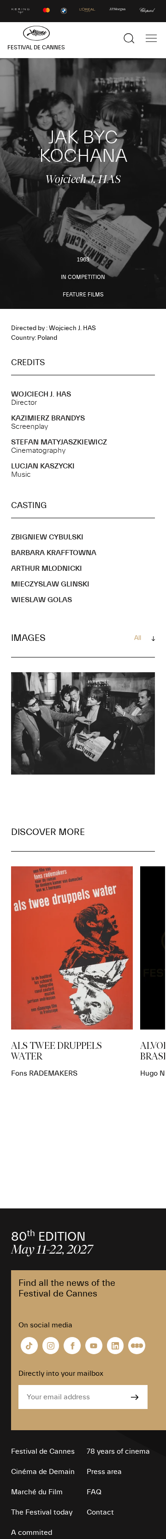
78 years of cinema (118, 1451)
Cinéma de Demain (43, 1472)
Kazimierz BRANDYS (48, 418)
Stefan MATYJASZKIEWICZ (59, 442)
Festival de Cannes (43, 1451)
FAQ (94, 1492)
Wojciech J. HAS (41, 394)
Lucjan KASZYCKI (43, 466)
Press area (104, 1472)
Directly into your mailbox (60, 1373)
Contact (100, 1512)
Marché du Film (37, 1492)
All (137, 638)
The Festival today (41, 1512)
